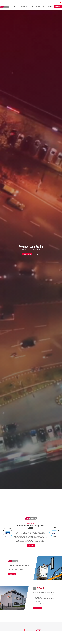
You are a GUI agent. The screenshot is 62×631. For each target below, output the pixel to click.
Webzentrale (58, 6)
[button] (60, 2)
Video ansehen (31, 545)
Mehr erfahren (12, 574)
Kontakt (37, 254)
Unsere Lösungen (27, 254)
